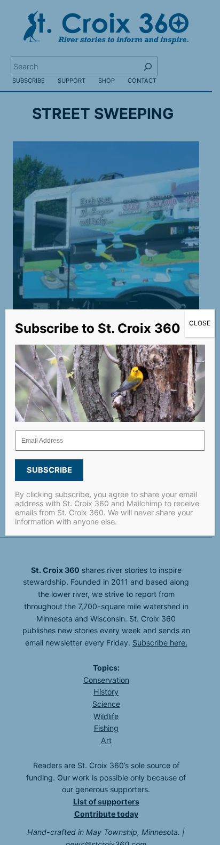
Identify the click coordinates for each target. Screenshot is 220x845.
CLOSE (199, 323)
